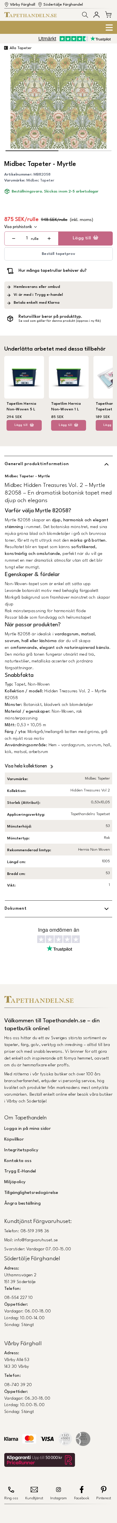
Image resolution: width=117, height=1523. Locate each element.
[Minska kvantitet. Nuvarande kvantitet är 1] (14, 238)
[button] (85, 15)
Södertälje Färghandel (63, 4)
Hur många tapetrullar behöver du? (52, 271)
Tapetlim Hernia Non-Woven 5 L (21, 406)
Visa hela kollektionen (26, 766)
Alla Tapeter (21, 48)
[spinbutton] (27, 238)
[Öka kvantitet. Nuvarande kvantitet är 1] (49, 238)
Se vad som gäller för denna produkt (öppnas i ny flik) (59, 321)
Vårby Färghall (22, 4)
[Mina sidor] (96, 14)
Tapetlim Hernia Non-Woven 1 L (66, 406)
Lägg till (82, 238)
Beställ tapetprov (58, 254)
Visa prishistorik (18, 227)
